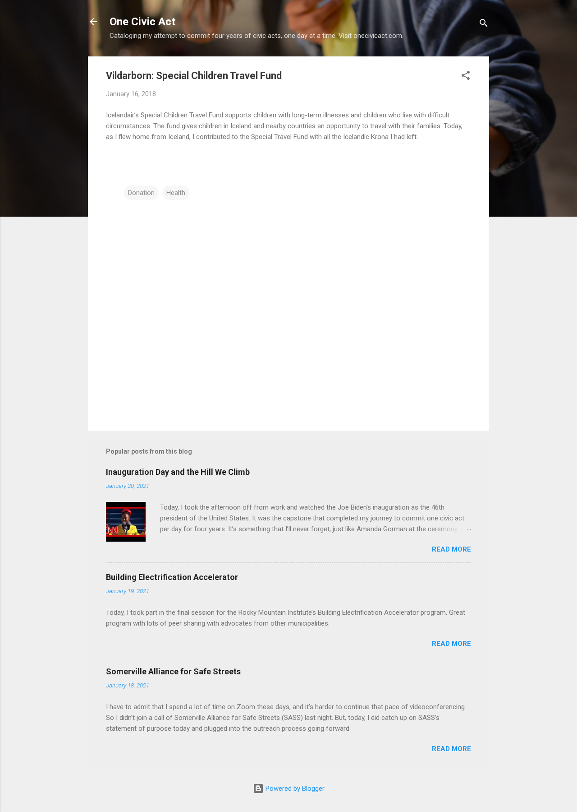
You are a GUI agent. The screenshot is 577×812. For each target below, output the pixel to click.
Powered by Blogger (294, 788)
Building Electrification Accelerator (172, 577)
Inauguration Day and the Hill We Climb (178, 472)
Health (175, 193)
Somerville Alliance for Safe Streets (173, 671)
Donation (141, 193)
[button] (465, 77)
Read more (451, 549)
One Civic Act (142, 21)
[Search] (483, 24)
